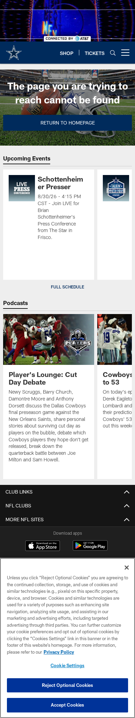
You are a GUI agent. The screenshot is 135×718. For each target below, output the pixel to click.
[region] (67, 638)
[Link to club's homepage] (14, 49)
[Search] (113, 52)
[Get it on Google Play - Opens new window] (90, 549)
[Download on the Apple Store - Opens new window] (42, 546)
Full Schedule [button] (67, 286)
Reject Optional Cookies (67, 685)
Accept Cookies (67, 705)
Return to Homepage (67, 123)
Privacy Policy (59, 652)
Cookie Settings (67, 665)
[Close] (126, 567)
